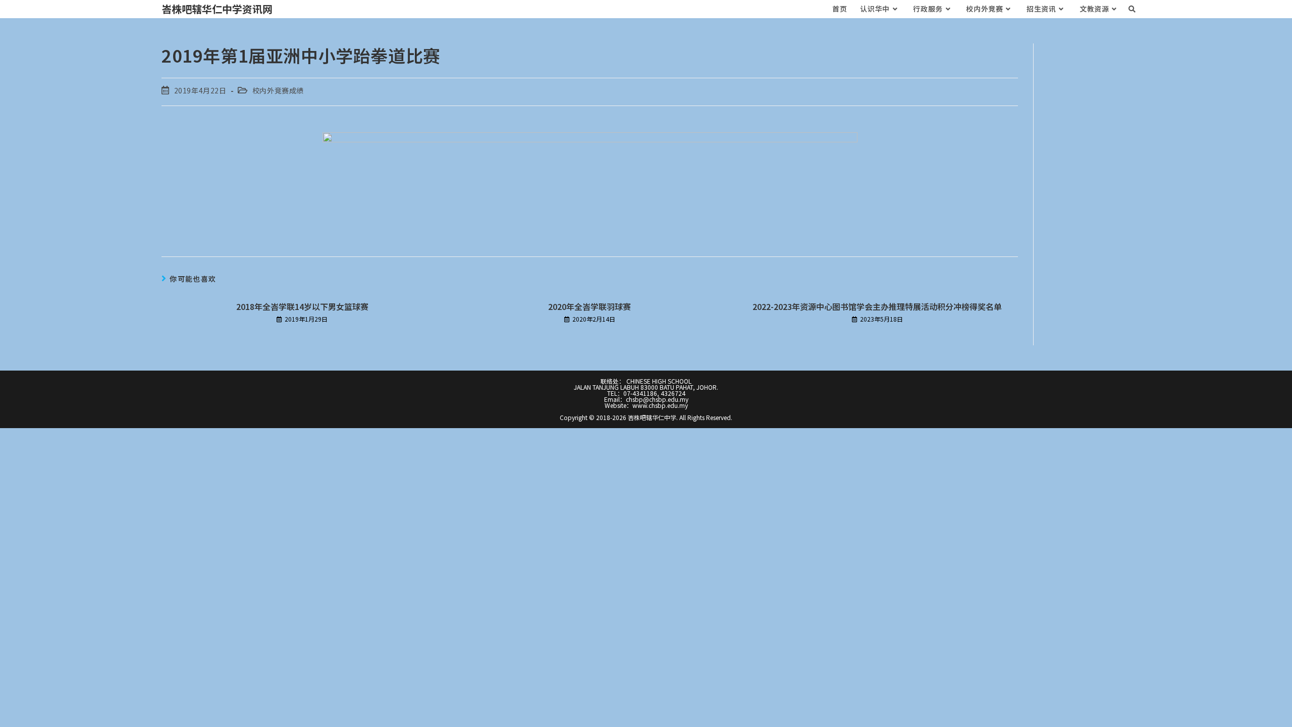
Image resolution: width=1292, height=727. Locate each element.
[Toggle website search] (1132, 9)
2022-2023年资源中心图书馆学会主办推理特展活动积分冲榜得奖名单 (877, 306)
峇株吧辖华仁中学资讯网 (217, 9)
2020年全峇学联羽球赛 (589, 306)
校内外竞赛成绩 (278, 90)
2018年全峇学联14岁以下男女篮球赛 (302, 306)
